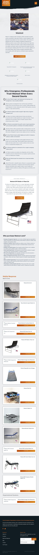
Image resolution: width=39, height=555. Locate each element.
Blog (3, 540)
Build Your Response (6, 538)
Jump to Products (19, 56)
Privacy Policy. (27, 551)
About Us (4, 534)
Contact (4, 542)
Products (4, 536)
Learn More (19, 197)
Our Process (5, 544)
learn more (26, 325)
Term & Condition (32, 551)
